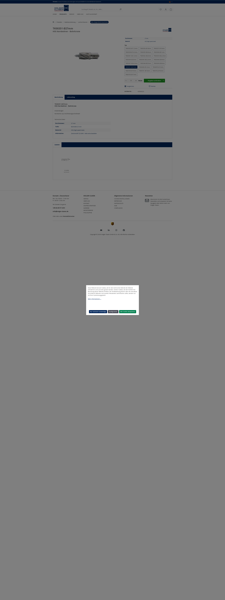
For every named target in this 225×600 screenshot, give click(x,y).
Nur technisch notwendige (98, 311)
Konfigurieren (113, 311)
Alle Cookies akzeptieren (127, 311)
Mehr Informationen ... (94, 299)
